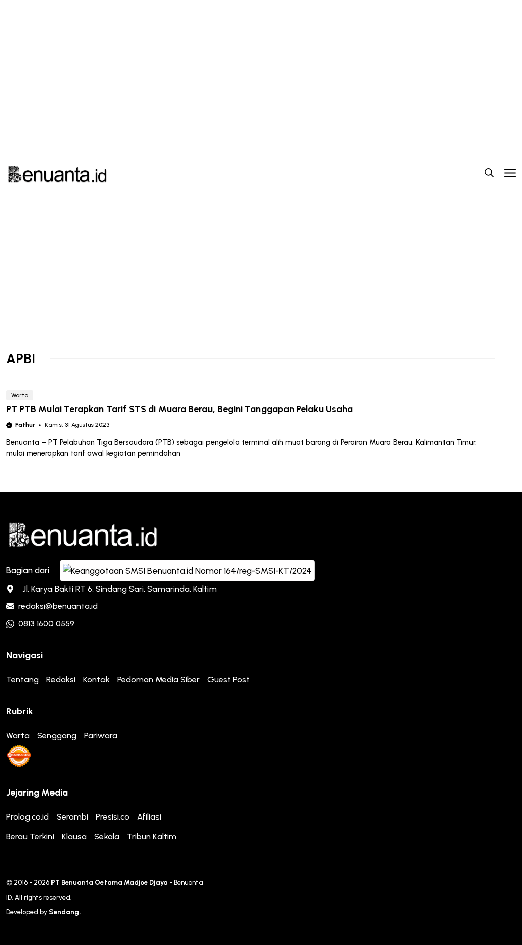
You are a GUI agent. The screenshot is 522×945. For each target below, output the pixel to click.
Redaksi (60, 679)
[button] (489, 173)
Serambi (72, 817)
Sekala (106, 836)
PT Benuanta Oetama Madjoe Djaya (109, 882)
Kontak (96, 679)
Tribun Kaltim (151, 836)
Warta (19, 395)
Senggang (56, 735)
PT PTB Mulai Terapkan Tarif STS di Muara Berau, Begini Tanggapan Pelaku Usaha (179, 409)
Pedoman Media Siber (158, 679)
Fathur (25, 424)
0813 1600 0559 (46, 623)
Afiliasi (149, 817)
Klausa (74, 836)
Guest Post (228, 679)
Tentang (22, 679)
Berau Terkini (30, 836)
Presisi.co (112, 817)
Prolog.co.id (27, 817)
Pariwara (100, 735)
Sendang (64, 912)
